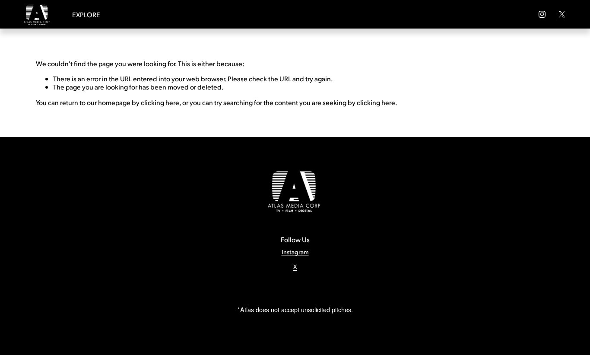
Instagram (295, 252)
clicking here (160, 102)
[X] (562, 14)
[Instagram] (542, 14)
